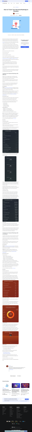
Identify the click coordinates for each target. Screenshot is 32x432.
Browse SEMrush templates (6, 352)
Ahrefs (9, 58)
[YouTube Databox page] (13, 430)
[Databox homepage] (29, 1)
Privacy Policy (15, 428)
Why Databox (25, 409)
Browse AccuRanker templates (6, 353)
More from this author (11, 369)
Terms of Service (11, 428)
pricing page (14, 118)
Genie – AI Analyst (4, 409)
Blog (17, 412)
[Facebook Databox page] (14, 430)
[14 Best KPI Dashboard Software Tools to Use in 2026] (6, 389)
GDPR (18, 428)
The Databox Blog (4, 3)
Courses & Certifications (19, 415)
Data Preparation (4, 413)
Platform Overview (4, 408)
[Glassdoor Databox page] (18, 430)
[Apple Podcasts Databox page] (19, 430)
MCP (2, 414)
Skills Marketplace (18, 413)
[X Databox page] (17, 430)
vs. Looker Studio (11, 408)
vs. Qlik (10, 415)
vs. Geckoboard (11, 413)
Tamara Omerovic (17, 13)
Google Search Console (5, 58)
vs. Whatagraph (11, 414)
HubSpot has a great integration (8, 87)
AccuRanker (15, 58)
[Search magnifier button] (29, 3)
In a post (3, 42)
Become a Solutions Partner (19, 414)
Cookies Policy (20, 428)
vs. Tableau (11, 409)
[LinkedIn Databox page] (12, 430)
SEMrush (12, 58)
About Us (25, 408)
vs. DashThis (11, 416)
